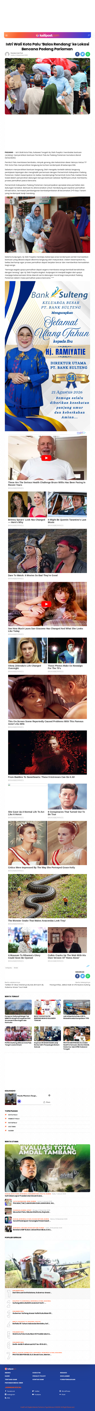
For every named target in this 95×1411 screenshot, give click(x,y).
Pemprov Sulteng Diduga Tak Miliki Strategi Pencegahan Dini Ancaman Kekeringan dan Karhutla (17, 1019)
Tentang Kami (11, 1379)
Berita (15, 1322)
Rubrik (48, 1194)
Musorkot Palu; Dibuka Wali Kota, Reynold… (31, 1212)
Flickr (63, 1394)
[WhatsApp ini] (88, 54)
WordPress (66, 1391)
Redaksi (63, 1373)
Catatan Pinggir (19, 1201)
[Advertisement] (47, 16)
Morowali (24, 1194)
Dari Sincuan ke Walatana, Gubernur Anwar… (32, 1293)
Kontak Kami (38, 1379)
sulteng (12, 1127)
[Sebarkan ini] (77, 54)
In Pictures (15, 1194)
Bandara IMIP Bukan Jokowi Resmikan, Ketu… (32, 1230)
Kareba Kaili (28, 1352)
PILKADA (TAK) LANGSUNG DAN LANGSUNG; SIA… (34, 1203)
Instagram (11, 1394)
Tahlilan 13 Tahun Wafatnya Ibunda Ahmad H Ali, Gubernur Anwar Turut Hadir (24, 984)
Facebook (11, 1391)
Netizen (24, 1228)
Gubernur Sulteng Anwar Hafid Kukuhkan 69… (32, 1313)
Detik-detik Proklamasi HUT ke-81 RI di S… (30, 1344)
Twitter (37, 1391)
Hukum (7, 1194)
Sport (29, 1210)
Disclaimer (65, 1376)
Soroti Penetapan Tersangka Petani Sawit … (32, 1221)
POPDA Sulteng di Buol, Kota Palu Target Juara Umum (18, 1044)
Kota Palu (12, 1115)
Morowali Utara (25, 1219)
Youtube (38, 1394)
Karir (7, 1376)
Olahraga (17, 1210)
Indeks (8, 1373)
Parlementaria (33, 1194)
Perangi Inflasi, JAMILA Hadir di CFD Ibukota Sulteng (70, 983)
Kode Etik (37, 1373)
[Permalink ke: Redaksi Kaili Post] (7, 54)
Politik (42, 1194)
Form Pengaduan (67, 1379)
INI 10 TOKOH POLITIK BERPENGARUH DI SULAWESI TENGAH (44, 1018)
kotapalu (9, 968)
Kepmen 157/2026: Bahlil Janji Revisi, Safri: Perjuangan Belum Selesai (46, 1045)
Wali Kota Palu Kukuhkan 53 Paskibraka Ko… (32, 1334)
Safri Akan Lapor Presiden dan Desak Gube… (24, 1196)
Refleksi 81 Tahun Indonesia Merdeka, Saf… (31, 1324)
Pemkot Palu (13, 1119)
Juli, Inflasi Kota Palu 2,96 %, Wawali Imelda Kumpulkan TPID (76, 1017)
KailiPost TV (17, 1301)
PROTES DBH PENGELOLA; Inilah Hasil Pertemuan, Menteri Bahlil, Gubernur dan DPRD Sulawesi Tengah (76, 1046)
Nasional (47, 1301)
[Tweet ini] (82, 54)
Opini (28, 1201)
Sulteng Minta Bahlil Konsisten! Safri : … (29, 1303)
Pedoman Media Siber (14, 1383)
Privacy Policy (39, 1376)
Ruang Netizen (37, 1219)
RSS (8, 1398)
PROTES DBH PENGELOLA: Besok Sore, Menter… (32, 1355)
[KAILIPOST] (47, 35)
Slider (16, 968)
